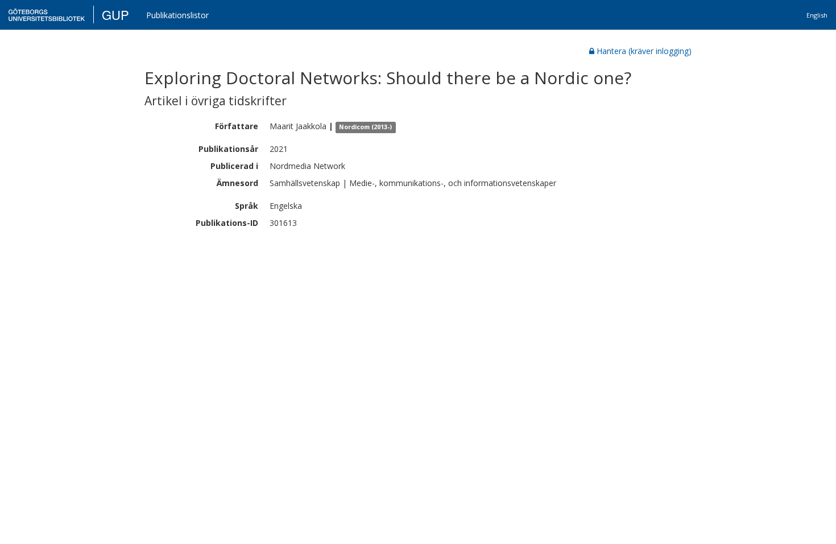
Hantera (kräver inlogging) (644, 51)
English (816, 15)
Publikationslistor (177, 15)
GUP (115, 14)
